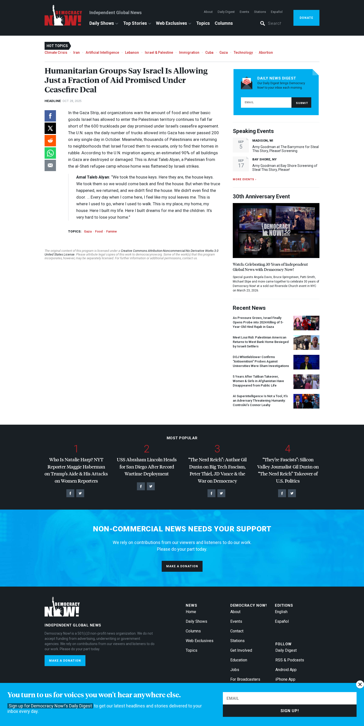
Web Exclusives (171, 23)
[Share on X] (50, 128)
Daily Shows (101, 23)
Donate (306, 18)
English (281, 611)
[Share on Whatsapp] (50, 153)
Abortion (266, 52)
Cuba (209, 52)
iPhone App (285, 679)
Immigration (189, 52)
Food (99, 231)
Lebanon (132, 52)
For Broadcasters (245, 679)
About (208, 12)
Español (277, 12)
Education (238, 660)
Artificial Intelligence (102, 52)
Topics (203, 23)
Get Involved (241, 650)
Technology (243, 52)
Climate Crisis (56, 52)
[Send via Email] (50, 165)
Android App (286, 669)
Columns (224, 23)
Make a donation (182, 566)
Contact (236, 631)
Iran (76, 52)
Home (191, 611)
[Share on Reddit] (50, 140)
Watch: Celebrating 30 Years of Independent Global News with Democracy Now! (270, 266)
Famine (111, 231)
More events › (244, 179)
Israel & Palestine (159, 52)
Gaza (223, 52)
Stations (260, 12)
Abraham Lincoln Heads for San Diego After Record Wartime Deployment (147, 466)
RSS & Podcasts (289, 660)
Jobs (234, 669)
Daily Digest (226, 12)
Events (244, 12)
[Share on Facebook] (50, 116)
